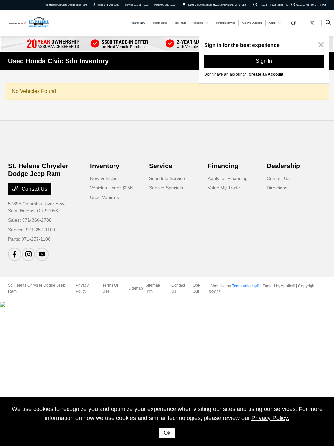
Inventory (104, 165)
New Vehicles (103, 178)
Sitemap (135, 288)
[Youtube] (42, 254)
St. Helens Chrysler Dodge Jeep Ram (36, 288)
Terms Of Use (110, 288)
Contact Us (33, 189)
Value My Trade (224, 187)
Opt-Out (196, 288)
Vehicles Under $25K (111, 187)
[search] (328, 23)
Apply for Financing (228, 178)
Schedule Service (167, 178)
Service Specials (166, 187)
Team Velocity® (245, 286)
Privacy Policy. (270, 418)
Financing (223, 165)
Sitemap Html (152, 288)
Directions (277, 187)
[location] (184, 4)
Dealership (283, 165)
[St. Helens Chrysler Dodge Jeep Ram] (37, 22)
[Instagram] (28, 254)
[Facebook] (14, 254)
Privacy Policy (82, 288)
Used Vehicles (104, 197)
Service (160, 165)
